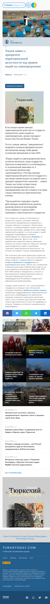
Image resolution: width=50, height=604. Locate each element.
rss (31, 558)
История (23, 536)
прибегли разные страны (34, 290)
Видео (24, 539)
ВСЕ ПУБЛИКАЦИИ (13, 473)
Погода (30, 539)
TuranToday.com (19, 547)
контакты (23, 558)
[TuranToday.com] (14, 5)
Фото (18, 539)
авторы (13, 558)
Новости (7, 536)
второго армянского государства (20, 262)
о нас (5, 558)
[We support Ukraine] (33, 5)
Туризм (31, 536)
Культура (15, 536)
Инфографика (41, 536)
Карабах (35, 237)
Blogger (23, 580)
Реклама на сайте (22, 586)
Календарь (7, 586)
